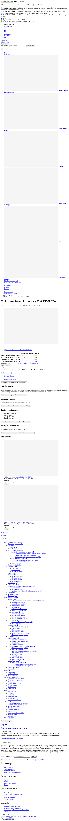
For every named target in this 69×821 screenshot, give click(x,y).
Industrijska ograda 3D (18, 662)
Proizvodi (7, 54)
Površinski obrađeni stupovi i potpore (22, 552)
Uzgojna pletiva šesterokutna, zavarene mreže (21, 586)
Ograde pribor (12, 573)
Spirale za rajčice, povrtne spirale (17, 704)
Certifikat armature (9, 770)
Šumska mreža (12, 599)
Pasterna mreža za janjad (18, 615)
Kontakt (6, 37)
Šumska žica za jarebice (18, 604)
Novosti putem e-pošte (7, 756)
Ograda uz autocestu (13, 584)
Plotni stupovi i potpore (14, 550)
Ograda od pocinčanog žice (19, 640)
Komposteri (11, 711)
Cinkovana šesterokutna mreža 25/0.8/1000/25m (18, 477)
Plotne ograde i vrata (17, 657)
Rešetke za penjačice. (14, 706)
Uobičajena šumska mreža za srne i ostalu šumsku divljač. (28, 601)
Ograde (6, 780)
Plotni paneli (11, 575)
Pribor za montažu (13, 675)
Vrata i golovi (12, 566)
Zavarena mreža (12, 547)
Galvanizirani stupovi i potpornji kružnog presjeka (29, 560)
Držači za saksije (12, 708)
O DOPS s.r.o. (8, 792)
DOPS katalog (8, 767)
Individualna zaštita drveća (19, 609)
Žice (5, 690)
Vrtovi (6, 785)
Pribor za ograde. (16, 581)
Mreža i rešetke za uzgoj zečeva (20, 633)
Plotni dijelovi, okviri (17, 652)
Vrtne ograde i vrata (17, 644)
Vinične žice (11, 695)
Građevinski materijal (10, 783)
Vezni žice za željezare (14, 700)
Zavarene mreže (16, 588)
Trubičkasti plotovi (17, 654)
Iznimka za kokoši (17, 628)
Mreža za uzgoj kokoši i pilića (20, 627)
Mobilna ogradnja (13, 594)
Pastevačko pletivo (13, 612)
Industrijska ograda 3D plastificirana (25, 664)
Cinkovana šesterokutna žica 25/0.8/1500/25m (17, 522)
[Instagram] (5, 31)
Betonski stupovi (16, 563)
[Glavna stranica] (5, 42)
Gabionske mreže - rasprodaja (12, 282)
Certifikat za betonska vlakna (12, 772)
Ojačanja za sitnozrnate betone (16, 678)
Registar (34, 756)
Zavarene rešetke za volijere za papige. (22, 622)
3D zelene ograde (16, 578)
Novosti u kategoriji (6, 721)
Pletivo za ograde (13, 607)
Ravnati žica (11, 698)
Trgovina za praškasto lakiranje (13, 794)
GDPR (42, 760)
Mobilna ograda (12, 636)
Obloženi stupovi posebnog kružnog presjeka (28, 557)
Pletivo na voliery (13, 620)
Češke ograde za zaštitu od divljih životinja (14, 728)
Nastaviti (3, 18)
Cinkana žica (11, 545)
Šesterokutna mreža (17, 589)
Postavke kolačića (33, 816)
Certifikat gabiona (9, 769)
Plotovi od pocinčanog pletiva (20, 648)
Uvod (6, 52)
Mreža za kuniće (16, 623)
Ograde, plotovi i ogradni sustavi (13, 542)
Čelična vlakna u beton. (14, 683)
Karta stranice (18, 816)
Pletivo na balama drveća (19, 610)
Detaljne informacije (6, 373)
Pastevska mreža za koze (19, 617)
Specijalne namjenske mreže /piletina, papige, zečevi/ (27, 591)
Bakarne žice (11, 693)
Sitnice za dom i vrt (13, 716)
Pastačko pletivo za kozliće (19, 618)
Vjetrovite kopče (12, 688)
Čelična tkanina (12, 685)
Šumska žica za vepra (18, 605)
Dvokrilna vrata (16, 570)
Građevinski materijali (10, 677)
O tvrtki (6, 35)
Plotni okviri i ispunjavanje (15, 549)
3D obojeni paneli (17, 579)
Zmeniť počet (4, 363)
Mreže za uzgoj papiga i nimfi (20, 635)
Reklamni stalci (12, 714)
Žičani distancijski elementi (15, 680)
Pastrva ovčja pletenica (18, 614)
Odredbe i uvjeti (8, 799)
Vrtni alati (7, 701)
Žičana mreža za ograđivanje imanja (12, 738)
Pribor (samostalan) (17, 571)
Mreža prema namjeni (10, 597)
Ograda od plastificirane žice (20, 641)
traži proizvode (5, 45)
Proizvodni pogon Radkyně (12, 806)
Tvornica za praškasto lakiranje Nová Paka (16, 810)
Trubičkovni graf (12, 583)
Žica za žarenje (8, 796)
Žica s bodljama (12, 596)
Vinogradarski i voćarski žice (16, 713)
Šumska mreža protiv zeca (19, 602)
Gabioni (6, 670)
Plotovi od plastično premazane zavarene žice (24, 651)
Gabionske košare (13, 674)
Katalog (6, 279)
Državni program (9, 717)
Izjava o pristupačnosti (7, 816)
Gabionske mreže (13, 672)
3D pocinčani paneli (17, 576)
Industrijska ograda (13, 661)
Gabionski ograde (17, 656)
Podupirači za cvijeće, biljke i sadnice (18, 703)
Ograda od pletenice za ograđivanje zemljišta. (21, 646)
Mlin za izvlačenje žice (10, 797)
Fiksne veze (11, 682)
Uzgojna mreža (12, 625)
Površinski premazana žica (15, 544)
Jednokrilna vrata (16, 568)
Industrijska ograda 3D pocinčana (24, 665)
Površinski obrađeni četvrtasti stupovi (25, 555)
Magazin (4, 725)
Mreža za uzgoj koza (17, 630)
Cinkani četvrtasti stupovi (22, 562)
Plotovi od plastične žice (18, 649)
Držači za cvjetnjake (13, 709)
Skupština (7, 811)
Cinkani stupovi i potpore (19, 558)
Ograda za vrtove (13, 638)
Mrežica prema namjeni (11, 281)
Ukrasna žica (11, 592)
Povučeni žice (12, 691)
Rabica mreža (12, 687)
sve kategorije (5, 535)
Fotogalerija (7, 34)
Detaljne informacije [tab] (10, 379)
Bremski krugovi (12, 696)
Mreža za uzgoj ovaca (18, 631)
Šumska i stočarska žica (14, 565)
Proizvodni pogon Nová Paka (12, 808)
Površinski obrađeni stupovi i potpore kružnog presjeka (30, 553)
